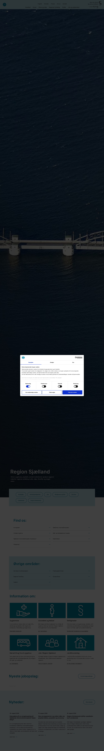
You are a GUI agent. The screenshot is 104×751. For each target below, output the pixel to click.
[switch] (44, 386)
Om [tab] (73, 362)
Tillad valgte (52, 392)
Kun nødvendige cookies (32, 392)
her (49, 379)
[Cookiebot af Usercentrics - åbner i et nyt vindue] (76, 358)
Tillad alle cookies (72, 392)
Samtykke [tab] (30, 362)
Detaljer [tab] (52, 362)
